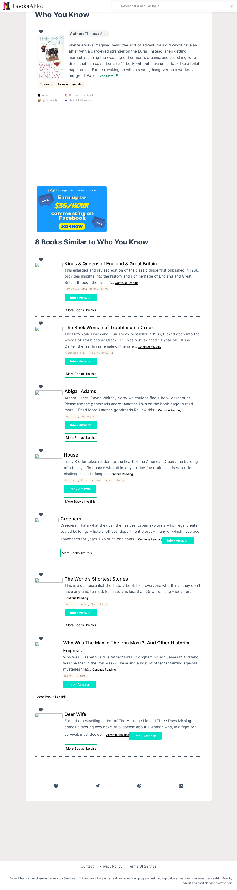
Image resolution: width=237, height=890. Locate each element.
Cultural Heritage (75, 352)
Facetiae (95, 480)
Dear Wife (75, 714)
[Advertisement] (118, 140)
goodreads (49, 100)
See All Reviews (80, 100)
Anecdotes (71, 480)
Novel (83, 604)
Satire (108, 480)
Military (93, 352)
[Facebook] (56, 785)
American (71, 604)
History (104, 288)
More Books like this (81, 310)
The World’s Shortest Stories (96, 579)
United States (89, 416)
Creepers (70, 519)
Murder (80, 675)
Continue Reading (126, 282)
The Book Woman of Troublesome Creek (109, 327)
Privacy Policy (110, 866)
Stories (119, 480)
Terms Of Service (142, 866)
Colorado (46, 84)
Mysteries (108, 352)
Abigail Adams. (81, 391)
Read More (106, 76)
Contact (87, 866)
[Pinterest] (139, 785)
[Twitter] (98, 785)
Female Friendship (71, 84)
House (71, 455)
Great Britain (88, 288)
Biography (71, 288)
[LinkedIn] (181, 785)
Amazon (47, 95)
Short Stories (99, 604)
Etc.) (84, 480)
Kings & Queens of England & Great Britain (111, 263)
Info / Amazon (80, 298)
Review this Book (81, 95)
